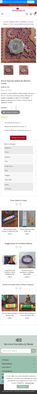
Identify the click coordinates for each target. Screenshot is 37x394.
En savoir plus (29, 383)
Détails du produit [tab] (18, 138)
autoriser (23, 387)
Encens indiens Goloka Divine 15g (27, 230)
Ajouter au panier (10, 112)
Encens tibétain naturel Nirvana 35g (10, 314)
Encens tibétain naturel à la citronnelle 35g (27, 314)
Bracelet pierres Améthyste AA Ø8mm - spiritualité (27, 272)
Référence (4, 90)
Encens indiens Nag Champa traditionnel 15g (10, 230)
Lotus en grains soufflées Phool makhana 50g (10, 272)
